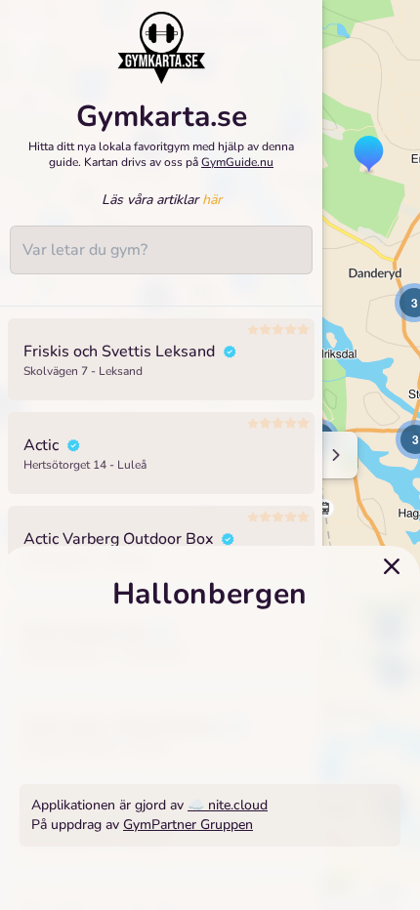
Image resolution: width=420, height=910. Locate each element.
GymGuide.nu (237, 162)
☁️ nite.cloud (228, 805)
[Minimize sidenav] (334, 455)
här (212, 199)
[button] (369, 155)
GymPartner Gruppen (188, 824)
